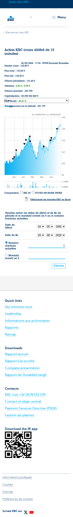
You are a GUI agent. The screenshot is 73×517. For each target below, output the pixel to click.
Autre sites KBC (19, 1)
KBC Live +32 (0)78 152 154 (25, 395)
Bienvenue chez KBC (17, 32)
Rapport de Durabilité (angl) (25, 375)
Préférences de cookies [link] (17, 498)
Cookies (7, 484)
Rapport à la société (19, 361)
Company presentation (22, 368)
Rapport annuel (16, 354)
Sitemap (7, 491)
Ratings (10, 334)
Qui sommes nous (18, 307)
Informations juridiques (17, 477)
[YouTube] (31, 511)
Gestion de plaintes (19, 415)
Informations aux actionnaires (27, 321)
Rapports (11, 327)
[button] (58, 17)
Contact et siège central (23, 401)
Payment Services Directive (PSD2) (31, 408)
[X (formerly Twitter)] (25, 511)
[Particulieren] (11, 18)
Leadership (13, 314)
